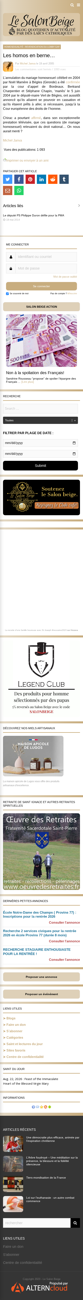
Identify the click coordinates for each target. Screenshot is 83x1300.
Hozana (74, 630)
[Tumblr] (64, 179)
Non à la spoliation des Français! (35, 373)
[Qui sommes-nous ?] (33, 1107)
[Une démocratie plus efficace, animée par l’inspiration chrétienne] (13, 1151)
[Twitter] (7, 179)
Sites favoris (15, 1050)
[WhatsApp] (19, 190)
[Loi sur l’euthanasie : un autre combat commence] (13, 1211)
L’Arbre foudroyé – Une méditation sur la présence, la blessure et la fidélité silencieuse (52, 1161)
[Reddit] (52, 179)
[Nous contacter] (37, 1107)
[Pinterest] (30, 179)
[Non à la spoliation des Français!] (41, 366)
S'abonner (11, 1255)
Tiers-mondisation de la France (46, 1177)
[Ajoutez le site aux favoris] (41, 1107)
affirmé (36, 118)
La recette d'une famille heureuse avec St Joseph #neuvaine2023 (36, 630)
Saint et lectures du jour (24, 1044)
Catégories (14, 1037)
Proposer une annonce (41, 976)
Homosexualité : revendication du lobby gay (32, 47)
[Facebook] (19, 179)
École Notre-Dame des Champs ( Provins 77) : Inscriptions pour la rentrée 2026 (39, 915)
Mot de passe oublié (65, 276)
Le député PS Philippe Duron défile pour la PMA (33, 215)
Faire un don (16, 1024)
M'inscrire (72, 293)
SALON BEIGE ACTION (41, 306)
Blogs (11, 1018)
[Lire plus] (27, 381)
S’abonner (14, 1031)
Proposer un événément (41, 994)
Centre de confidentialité (25, 1057)
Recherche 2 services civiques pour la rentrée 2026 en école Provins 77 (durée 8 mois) (39, 933)
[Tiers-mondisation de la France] (13, 1191)
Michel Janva (27, 63)
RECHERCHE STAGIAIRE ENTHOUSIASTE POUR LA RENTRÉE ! (37, 952)
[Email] (7, 190)
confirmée (73, 82)
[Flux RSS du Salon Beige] (45, 1107)
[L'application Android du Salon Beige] (49, 1107)
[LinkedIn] (41, 179)
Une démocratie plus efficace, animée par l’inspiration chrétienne (52, 1139)
